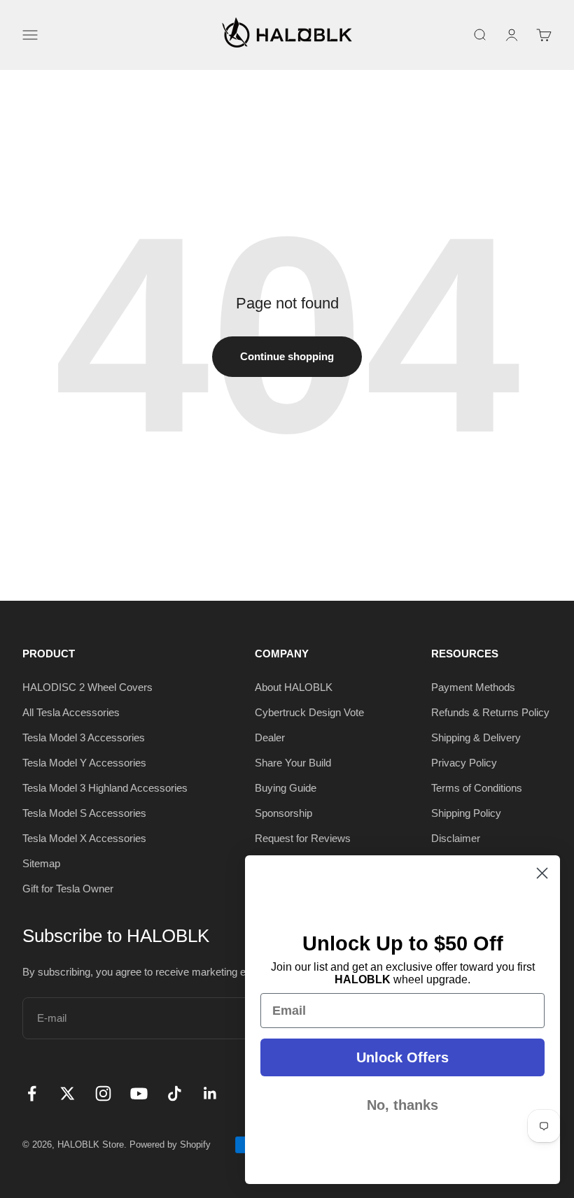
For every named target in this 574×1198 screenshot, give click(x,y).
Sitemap (41, 863)
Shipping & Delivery (476, 737)
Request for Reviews (303, 838)
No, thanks (402, 1105)
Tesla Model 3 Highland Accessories (105, 788)
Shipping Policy (466, 813)
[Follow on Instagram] (103, 1093)
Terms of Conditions (476, 788)
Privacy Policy (464, 763)
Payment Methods (473, 687)
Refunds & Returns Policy (490, 712)
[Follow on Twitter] (67, 1093)
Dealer (270, 737)
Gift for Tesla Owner (67, 888)
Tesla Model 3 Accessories (83, 737)
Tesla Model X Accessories (84, 838)
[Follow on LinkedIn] (210, 1093)
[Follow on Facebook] (31, 1093)
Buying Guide (285, 788)
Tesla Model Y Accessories (84, 763)
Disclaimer (455, 838)
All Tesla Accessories (71, 712)
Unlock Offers (402, 1057)
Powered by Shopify (170, 1144)
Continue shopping (287, 356)
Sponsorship (283, 813)
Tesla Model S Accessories (84, 813)
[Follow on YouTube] (139, 1093)
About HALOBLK (293, 687)
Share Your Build (293, 763)
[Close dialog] (542, 873)
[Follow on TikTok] (174, 1093)
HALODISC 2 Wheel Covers (87, 687)
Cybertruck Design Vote (309, 712)
